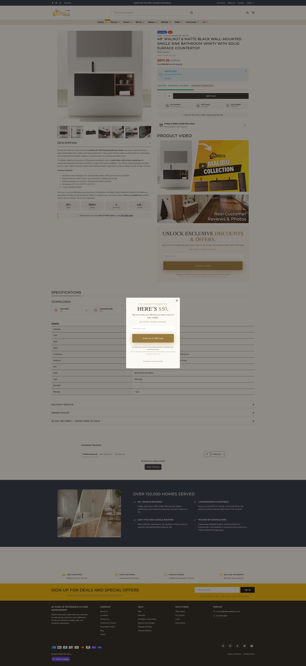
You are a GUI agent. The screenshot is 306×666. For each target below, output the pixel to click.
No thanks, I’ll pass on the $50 (153, 361)
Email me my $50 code (153, 338)
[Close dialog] (177, 300)
